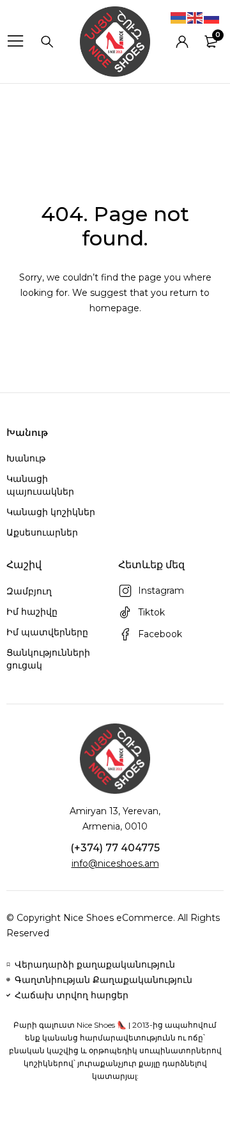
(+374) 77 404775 (115, 848)
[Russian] (212, 17)
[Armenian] (179, 17)
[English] (195, 17)
